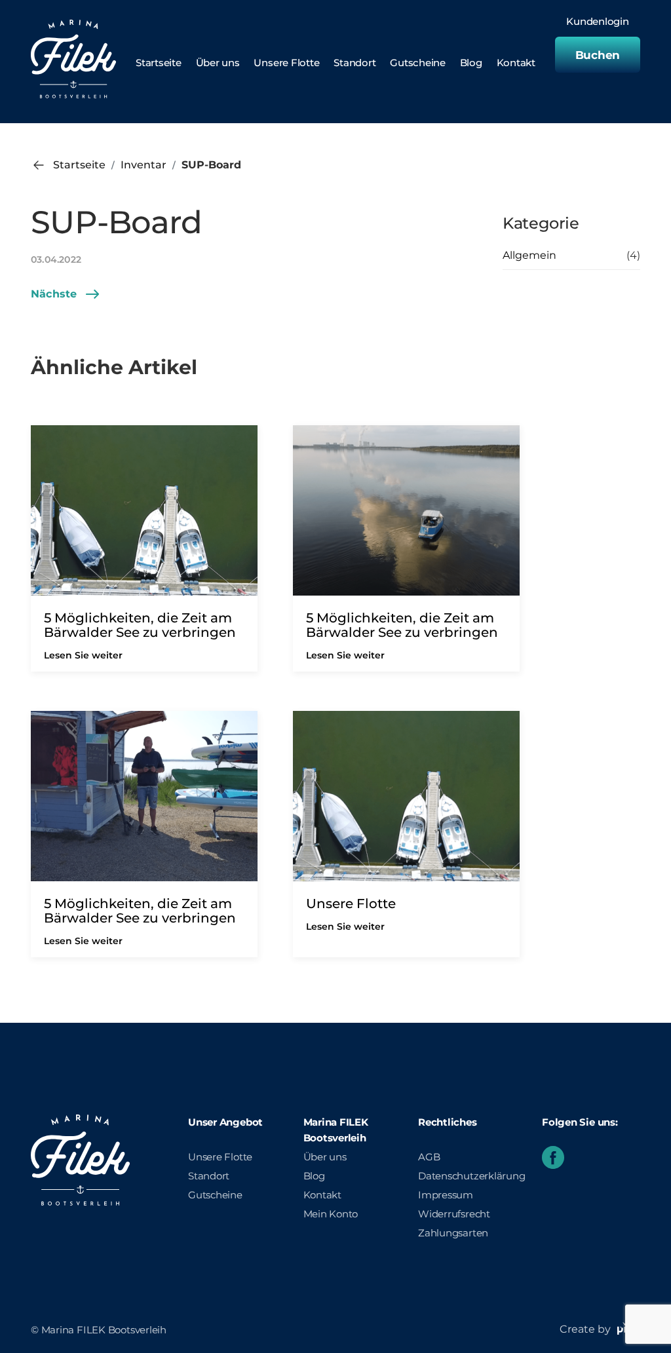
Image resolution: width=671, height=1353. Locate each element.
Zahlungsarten (453, 1233)
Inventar (143, 165)
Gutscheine (418, 62)
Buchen (597, 55)
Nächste (54, 294)
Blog (471, 62)
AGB (429, 1157)
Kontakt (516, 62)
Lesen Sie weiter (83, 655)
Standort (354, 62)
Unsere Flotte (286, 62)
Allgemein (529, 255)
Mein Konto (330, 1214)
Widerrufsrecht (454, 1214)
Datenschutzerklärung (472, 1176)
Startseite (159, 62)
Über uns (218, 62)
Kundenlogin (597, 22)
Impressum (445, 1195)
